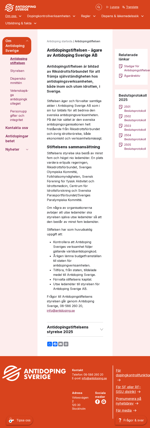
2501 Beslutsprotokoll (134, 108)
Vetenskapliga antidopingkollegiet (18, 97)
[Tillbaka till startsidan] (20, 7)
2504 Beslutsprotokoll (134, 137)
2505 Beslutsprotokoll (134, 146)
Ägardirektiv (132, 76)
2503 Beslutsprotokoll (134, 127)
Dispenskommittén (18, 81)
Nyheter (12, 149)
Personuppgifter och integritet (18, 115)
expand (27, 41)
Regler (86, 16)
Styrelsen (17, 71)
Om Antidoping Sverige (15, 46)
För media (124, 410)
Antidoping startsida (59, 41)
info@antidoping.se (61, 310)
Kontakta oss (16, 128)
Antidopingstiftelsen (18, 61)
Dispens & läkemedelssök (120, 16)
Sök (99, 7)
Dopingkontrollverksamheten (49, 16)
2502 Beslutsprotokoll (134, 118)
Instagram (104, 401)
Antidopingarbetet (16, 138)
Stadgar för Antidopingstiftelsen (134, 68)
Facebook (98, 401)
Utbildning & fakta (18, 23)
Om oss (11, 16)
